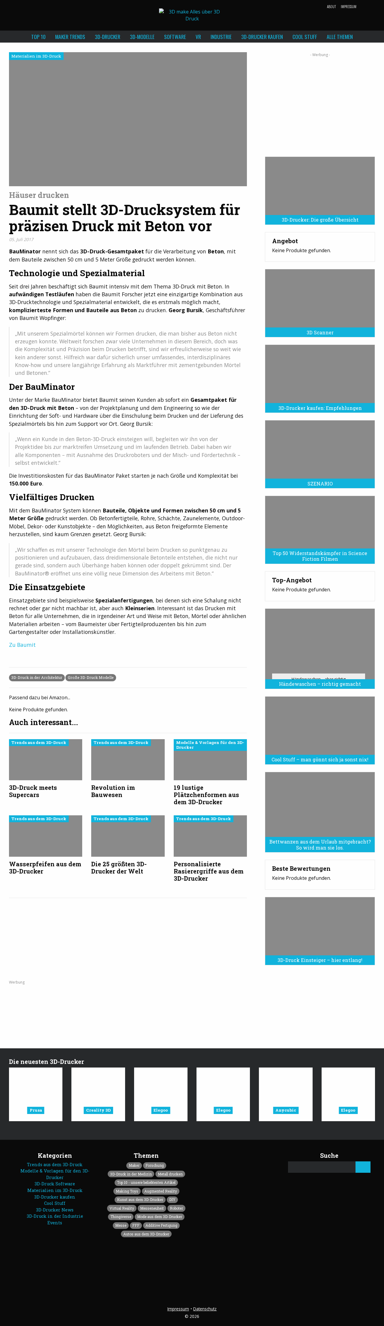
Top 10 (38, 36)
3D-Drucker (107, 36)
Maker (134, 1165)
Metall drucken (170, 1174)
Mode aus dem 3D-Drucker (159, 1216)
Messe (120, 1225)
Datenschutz (205, 1309)
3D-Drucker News (55, 1210)
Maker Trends (70, 36)
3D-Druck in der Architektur (36, 677)
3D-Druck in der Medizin (131, 1174)
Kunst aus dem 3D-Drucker (140, 1199)
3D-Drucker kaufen (262, 36)
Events (54, 1223)
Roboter (176, 1208)
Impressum (348, 6)
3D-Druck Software (54, 1184)
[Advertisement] (320, 103)
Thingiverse (120, 1216)
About (331, 6)
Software (175, 36)
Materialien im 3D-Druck (54, 1190)
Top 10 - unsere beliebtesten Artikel (146, 1182)
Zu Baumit (22, 644)
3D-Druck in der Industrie (55, 1216)
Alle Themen (340, 36)
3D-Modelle (142, 36)
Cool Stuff (304, 36)
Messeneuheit (152, 1208)
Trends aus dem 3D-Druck (54, 1164)
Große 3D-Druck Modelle (91, 677)
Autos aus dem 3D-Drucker (146, 1234)
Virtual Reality (122, 1208)
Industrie (221, 36)
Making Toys (127, 1191)
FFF (136, 1225)
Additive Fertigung (161, 1225)
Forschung (155, 1165)
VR (198, 36)
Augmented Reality (160, 1191)
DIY (172, 1199)
